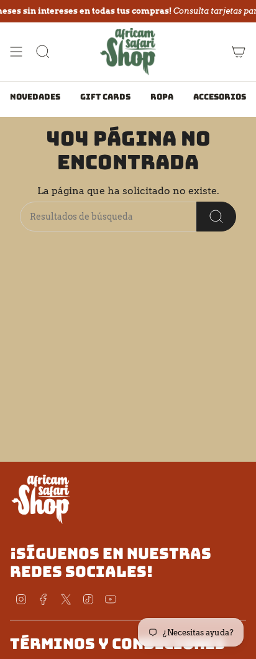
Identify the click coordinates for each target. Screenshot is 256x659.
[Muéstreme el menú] (16, 51)
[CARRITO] (239, 51)
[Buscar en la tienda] (216, 216)
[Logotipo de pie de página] (41, 498)
